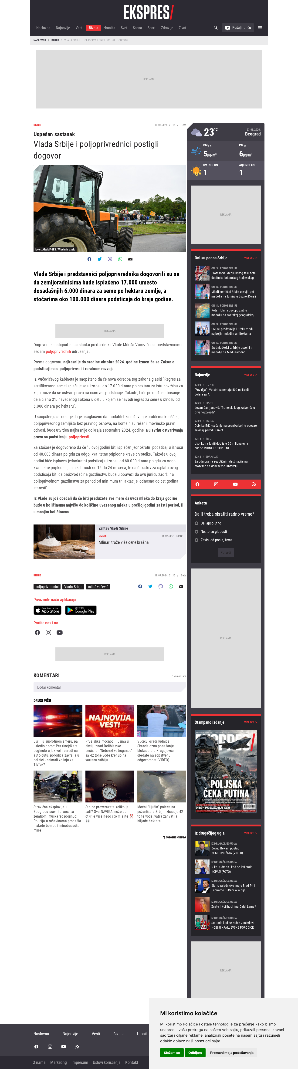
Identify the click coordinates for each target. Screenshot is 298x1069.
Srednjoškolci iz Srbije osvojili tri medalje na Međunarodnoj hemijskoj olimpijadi (226, 347)
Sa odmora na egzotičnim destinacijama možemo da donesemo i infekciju (226, 461)
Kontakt (131, 1062)
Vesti (79, 28)
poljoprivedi (79, 436)
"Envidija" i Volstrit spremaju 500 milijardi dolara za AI (226, 389)
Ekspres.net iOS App (47, 610)
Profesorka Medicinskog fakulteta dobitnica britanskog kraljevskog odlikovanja (226, 273)
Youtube (59, 632)
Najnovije (63, 28)
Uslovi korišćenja (107, 1062)
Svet (124, 28)
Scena (137, 28)
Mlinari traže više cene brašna (110, 541)
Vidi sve (249, 258)
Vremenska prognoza (226, 132)
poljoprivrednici (47, 587)
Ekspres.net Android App (81, 610)
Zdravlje (167, 28)
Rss (254, 484)
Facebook (37, 632)
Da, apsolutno (211, 523)
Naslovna (43, 28)
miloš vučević (98, 587)
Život (182, 28)
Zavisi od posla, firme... (218, 540)
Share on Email (130, 259)
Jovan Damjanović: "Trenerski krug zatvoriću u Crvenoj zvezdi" (226, 407)
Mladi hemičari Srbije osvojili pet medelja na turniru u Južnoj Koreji (226, 291)
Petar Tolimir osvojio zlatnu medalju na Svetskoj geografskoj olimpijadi (226, 310)
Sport (152, 28)
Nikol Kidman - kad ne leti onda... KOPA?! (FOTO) (226, 866)
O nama (39, 1062)
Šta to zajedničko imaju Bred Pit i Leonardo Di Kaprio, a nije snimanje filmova (226, 885)
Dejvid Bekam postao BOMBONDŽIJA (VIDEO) (226, 848)
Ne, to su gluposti (214, 531)
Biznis (93, 28)
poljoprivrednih (58, 351)
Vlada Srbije (73, 587)
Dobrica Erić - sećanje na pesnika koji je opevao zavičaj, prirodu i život (226, 425)
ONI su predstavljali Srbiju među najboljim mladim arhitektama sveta (226, 328)
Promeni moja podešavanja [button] (232, 1053)
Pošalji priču (241, 27)
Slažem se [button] (172, 1053)
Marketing (58, 1062)
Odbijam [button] (195, 1053)
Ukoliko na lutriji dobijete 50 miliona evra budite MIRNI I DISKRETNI (226, 443)
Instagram (48, 632)
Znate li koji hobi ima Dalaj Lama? (226, 904)
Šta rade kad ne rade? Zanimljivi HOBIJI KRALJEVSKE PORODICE (226, 922)
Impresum (79, 1062)
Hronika (109, 28)
